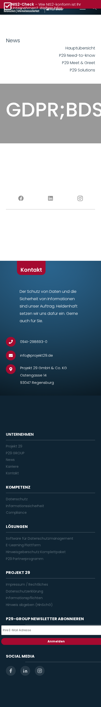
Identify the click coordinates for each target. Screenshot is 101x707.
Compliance (16, 512)
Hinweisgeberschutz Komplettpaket (36, 551)
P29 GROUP (15, 453)
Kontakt (12, 473)
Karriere (12, 466)
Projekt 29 (14, 446)
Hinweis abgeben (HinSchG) (29, 604)
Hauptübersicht (80, 48)
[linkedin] (25, 671)
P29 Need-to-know (77, 55)
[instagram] (40, 671)
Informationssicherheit (25, 505)
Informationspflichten (24, 597)
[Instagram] (80, 198)
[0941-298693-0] (13, 342)
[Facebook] (21, 198)
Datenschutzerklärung (24, 591)
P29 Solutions (82, 70)
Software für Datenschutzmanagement (39, 538)
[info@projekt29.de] (13, 355)
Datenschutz (16, 499)
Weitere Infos (50, 8)
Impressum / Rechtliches (27, 584)
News (10, 459)
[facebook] (11, 671)
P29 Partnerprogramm (24, 558)
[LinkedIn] (50, 198)
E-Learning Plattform (23, 545)
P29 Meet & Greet (78, 63)
